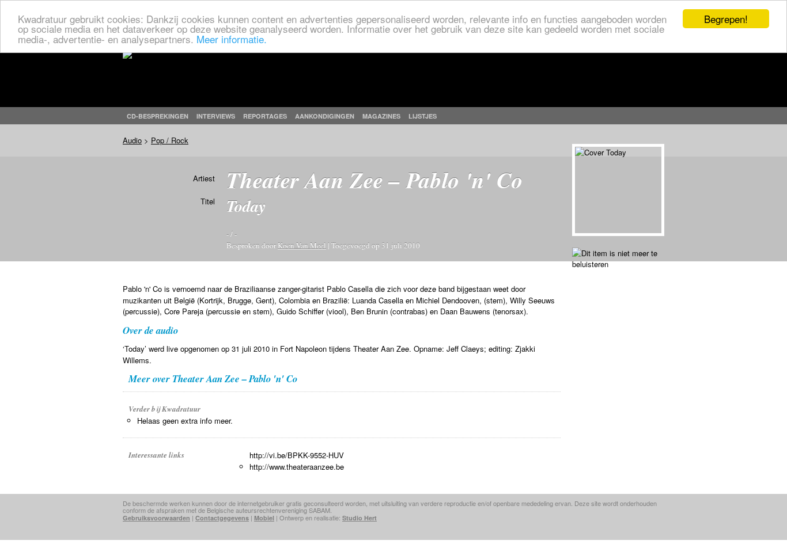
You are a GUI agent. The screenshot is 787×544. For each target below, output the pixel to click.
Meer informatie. (231, 39)
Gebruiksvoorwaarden (156, 517)
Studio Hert (359, 517)
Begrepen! (726, 19)
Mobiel (264, 517)
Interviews (215, 116)
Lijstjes (422, 116)
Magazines (381, 116)
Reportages (265, 116)
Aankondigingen (324, 116)
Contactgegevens (222, 517)
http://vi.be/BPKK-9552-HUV (296, 455)
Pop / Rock (169, 140)
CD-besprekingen (157, 116)
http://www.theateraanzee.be (296, 466)
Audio (132, 140)
